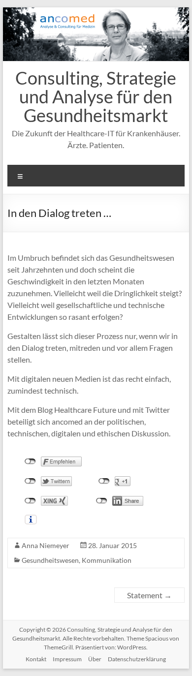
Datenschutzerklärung (137, 659)
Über (94, 659)
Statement (149, 595)
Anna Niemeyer (45, 545)
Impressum (67, 659)
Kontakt (36, 659)
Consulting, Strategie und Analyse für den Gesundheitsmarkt (95, 96)
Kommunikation (106, 560)
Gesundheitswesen (50, 560)
